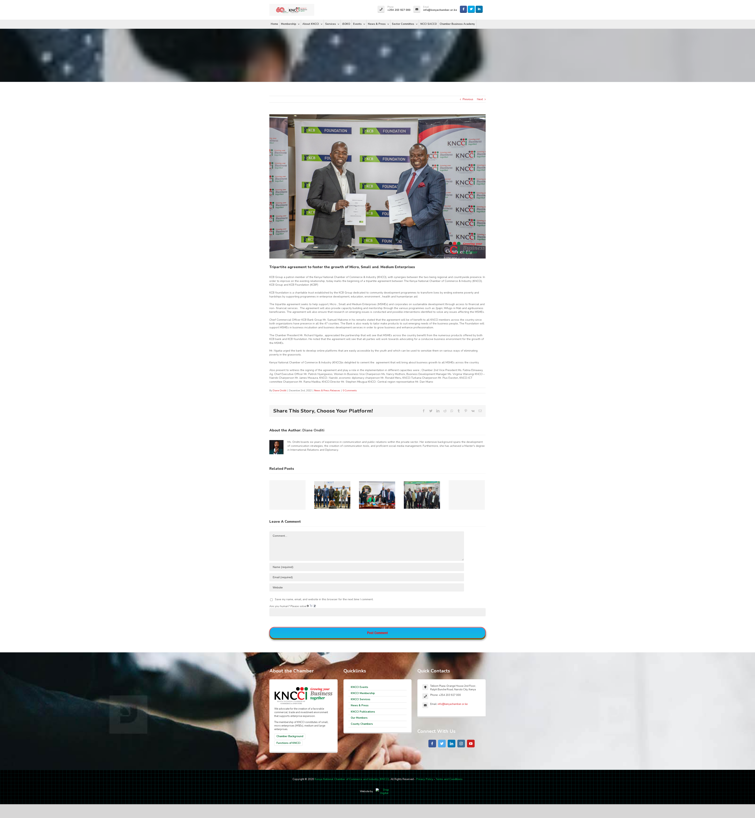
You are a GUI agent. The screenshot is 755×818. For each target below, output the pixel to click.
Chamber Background (289, 736)
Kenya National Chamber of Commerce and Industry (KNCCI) (352, 779)
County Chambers (362, 724)
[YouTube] (471, 743)
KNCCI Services (360, 699)
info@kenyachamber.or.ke (453, 704)
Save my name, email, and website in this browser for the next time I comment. (324, 599)
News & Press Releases (327, 390)
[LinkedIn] (451, 743)
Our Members (359, 718)
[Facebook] (432, 743)
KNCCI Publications (363, 712)
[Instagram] (461, 743)
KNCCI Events (359, 687)
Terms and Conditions (449, 779)
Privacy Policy (424, 779)
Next (480, 99)
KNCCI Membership (363, 693)
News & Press (359, 705)
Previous (468, 99)
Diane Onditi (279, 390)
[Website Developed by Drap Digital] (384, 791)
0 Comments (350, 390)
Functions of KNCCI (288, 743)
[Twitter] (442, 743)
